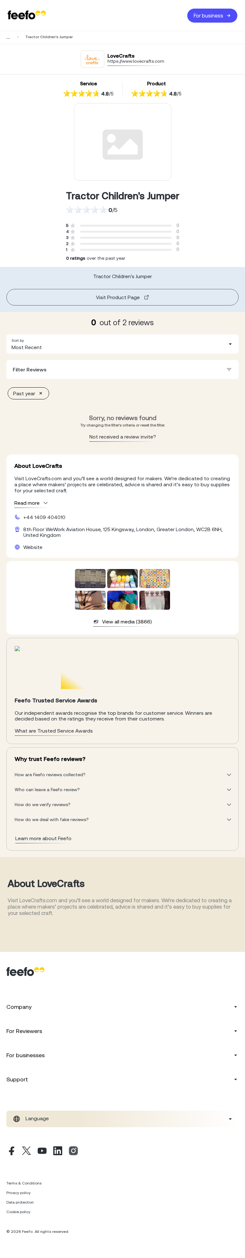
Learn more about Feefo (43, 838)
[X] (26, 1151)
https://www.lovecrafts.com (136, 61)
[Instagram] (73, 1151)
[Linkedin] (57, 1151)
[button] (122, 344)
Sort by (17, 340)
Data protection (20, 1202)
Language (37, 1118)
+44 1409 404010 (44, 517)
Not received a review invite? (122, 436)
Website (32, 547)
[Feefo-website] (27, 15)
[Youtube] (42, 1151)
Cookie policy (18, 1212)
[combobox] (122, 344)
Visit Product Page (118, 297)
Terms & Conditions (23, 1183)
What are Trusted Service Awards (54, 731)
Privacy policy (18, 1193)
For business (208, 15)
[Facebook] (10, 1151)
